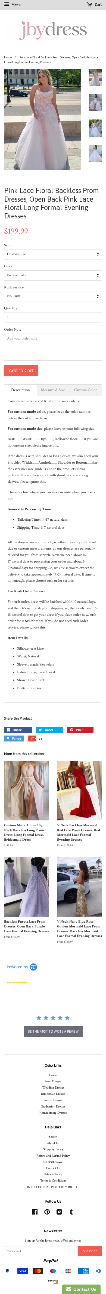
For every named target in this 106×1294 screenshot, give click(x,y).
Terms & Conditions (53, 1181)
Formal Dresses (53, 1100)
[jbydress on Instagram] (59, 1213)
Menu (16, 4)
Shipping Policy (53, 1149)
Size (7, 245)
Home (8, 57)
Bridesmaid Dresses (53, 1094)
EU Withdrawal (53, 1162)
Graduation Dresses (53, 1107)
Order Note (12, 329)
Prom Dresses (53, 1081)
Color (8, 266)
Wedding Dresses (53, 1088)
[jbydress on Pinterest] (47, 1213)
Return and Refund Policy (53, 1156)
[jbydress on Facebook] (35, 1213)
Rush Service (14, 287)
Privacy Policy (53, 1174)
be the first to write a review (53, 1031)
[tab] (20, 389)
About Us (53, 1143)
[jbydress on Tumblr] (71, 1213)
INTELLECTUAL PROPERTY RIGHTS (53, 1187)
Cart (98, 4)
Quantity (10, 308)
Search (53, 1137)
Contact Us (53, 1168)
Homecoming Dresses (53, 1113)
